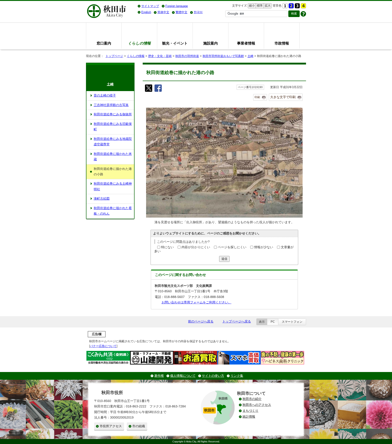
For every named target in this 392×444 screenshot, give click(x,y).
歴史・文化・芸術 (160, 56)
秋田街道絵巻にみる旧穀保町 (113, 126)
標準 (259, 5)
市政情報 (281, 43)
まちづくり (250, 410)
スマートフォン (292, 321)
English (146, 12)
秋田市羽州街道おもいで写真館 (223, 56)
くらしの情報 (136, 56)
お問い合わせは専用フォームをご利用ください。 (196, 302)
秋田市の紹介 (252, 399)
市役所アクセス (111, 426)
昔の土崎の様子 (105, 95)
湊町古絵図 (102, 198)
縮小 (251, 5)
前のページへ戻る (200, 321)
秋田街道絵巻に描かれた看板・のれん (113, 210)
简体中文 (163, 12)
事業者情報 (246, 43)
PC (273, 321)
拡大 (267, 5)
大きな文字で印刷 (283, 97)
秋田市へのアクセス (257, 405)
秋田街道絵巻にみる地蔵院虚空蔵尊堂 (113, 141)
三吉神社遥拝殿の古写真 (111, 105)
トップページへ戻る (236, 321)
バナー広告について (103, 346)
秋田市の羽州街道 (187, 56)
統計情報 (249, 416)
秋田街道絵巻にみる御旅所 (113, 114)
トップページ (114, 56)
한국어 (198, 12)
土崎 (250, 56)
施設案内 (210, 43)
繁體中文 (181, 12)
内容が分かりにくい (195, 247)
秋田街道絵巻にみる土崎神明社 (113, 186)
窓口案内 (104, 43)
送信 (224, 258)
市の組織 (138, 426)
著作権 (159, 375)
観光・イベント (175, 43)
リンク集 (236, 375)
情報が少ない (263, 247)
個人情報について (183, 375)
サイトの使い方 (213, 375)
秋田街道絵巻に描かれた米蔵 (113, 156)
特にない (167, 247)
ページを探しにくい (232, 247)
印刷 (257, 97)
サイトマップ (150, 6)
